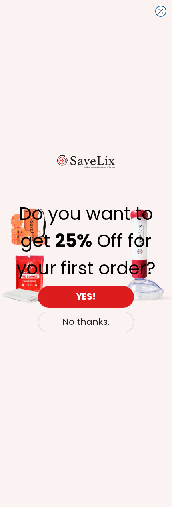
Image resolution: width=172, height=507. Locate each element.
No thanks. (86, 322)
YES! (86, 296)
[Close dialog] (161, 11)
